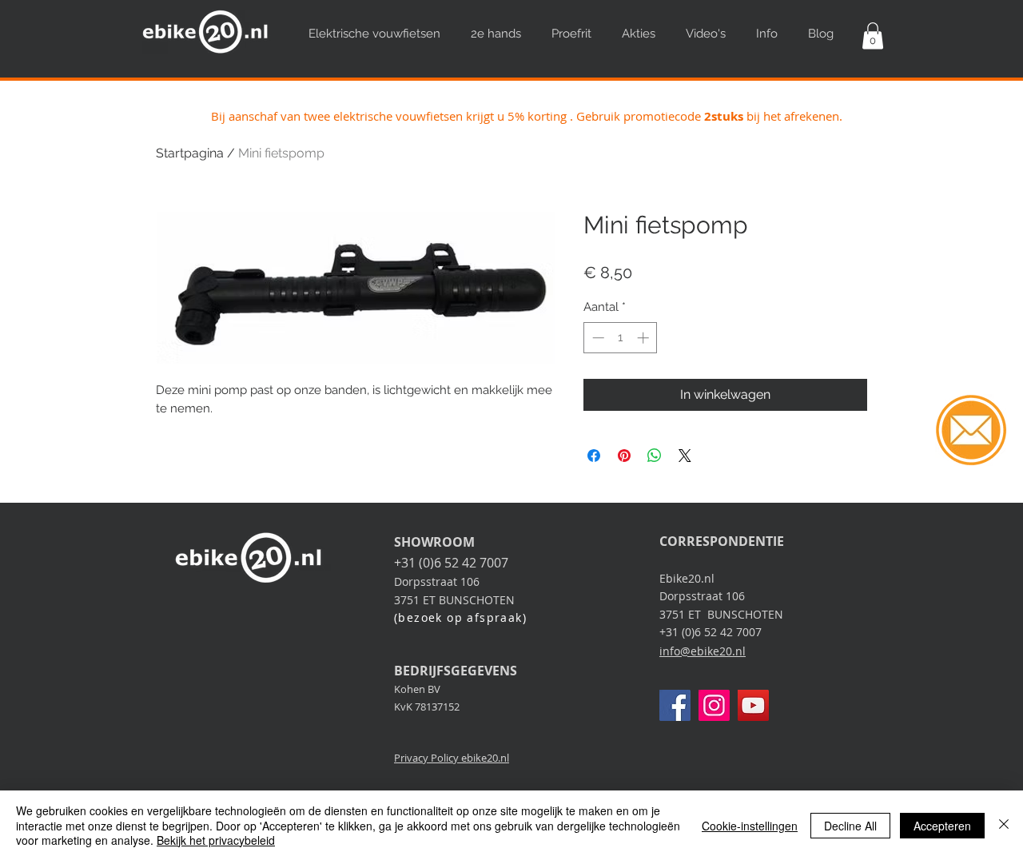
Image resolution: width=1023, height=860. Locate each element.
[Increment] (644, 337)
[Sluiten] (1003, 825)
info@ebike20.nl (702, 651)
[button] (873, 35)
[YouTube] (753, 705)
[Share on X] (685, 455)
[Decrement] (596, 337)
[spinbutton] (620, 337)
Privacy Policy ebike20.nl (451, 758)
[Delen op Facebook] (593, 455)
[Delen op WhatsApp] (654, 455)
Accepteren (942, 826)
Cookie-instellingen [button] (750, 826)
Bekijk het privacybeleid (216, 840)
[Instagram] (714, 705)
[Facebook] (675, 705)
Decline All (850, 826)
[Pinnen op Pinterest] (624, 455)
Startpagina (190, 153)
